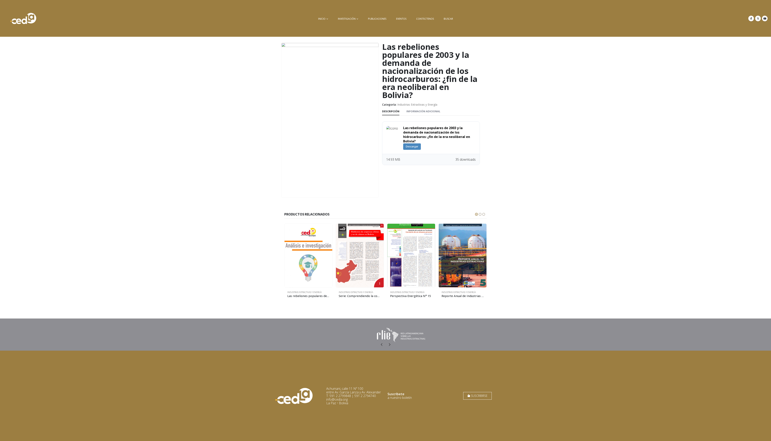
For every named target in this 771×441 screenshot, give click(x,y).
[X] (758, 18)
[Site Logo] (23, 18)
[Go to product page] (308, 255)
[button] (476, 214)
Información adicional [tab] (423, 111)
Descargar (412, 146)
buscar (448, 18)
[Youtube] (765, 18)
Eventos (401, 18)
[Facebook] (751, 18)
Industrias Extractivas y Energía (417, 104)
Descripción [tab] (390, 111)
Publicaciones (377, 18)
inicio (321, 18)
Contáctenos (425, 18)
